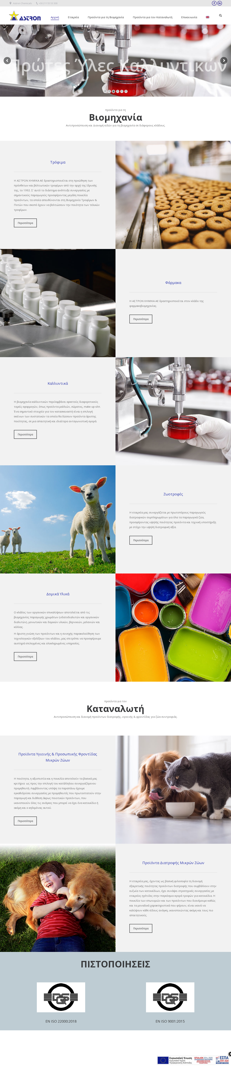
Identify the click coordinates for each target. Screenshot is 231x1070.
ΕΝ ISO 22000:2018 (61, 1021)
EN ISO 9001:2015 (170, 1021)
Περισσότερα (25, 223)
